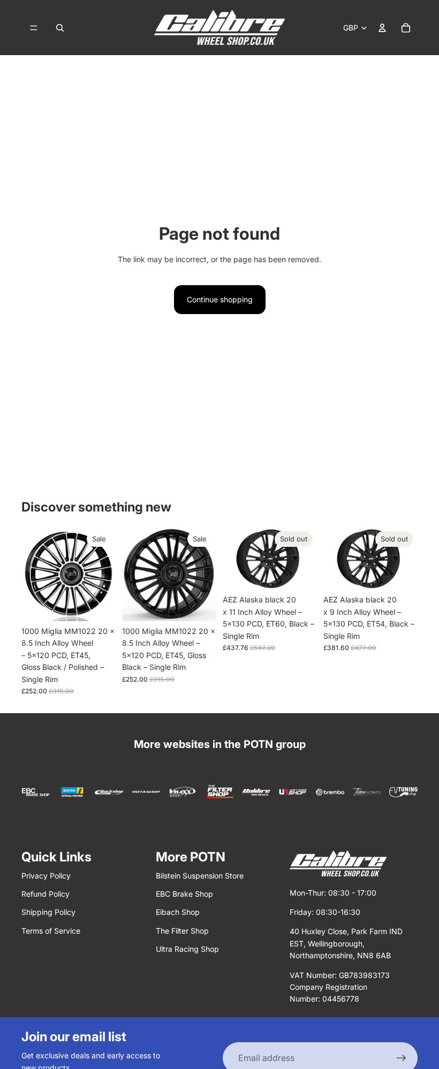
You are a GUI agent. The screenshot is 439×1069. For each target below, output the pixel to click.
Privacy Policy (46, 875)
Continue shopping (220, 299)
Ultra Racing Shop (187, 948)
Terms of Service (50, 930)
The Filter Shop (182, 930)
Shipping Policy (48, 912)
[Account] (382, 28)
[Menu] (33, 28)
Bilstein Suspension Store (200, 875)
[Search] (60, 28)
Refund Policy (45, 893)
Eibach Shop (178, 912)
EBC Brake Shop (184, 893)
